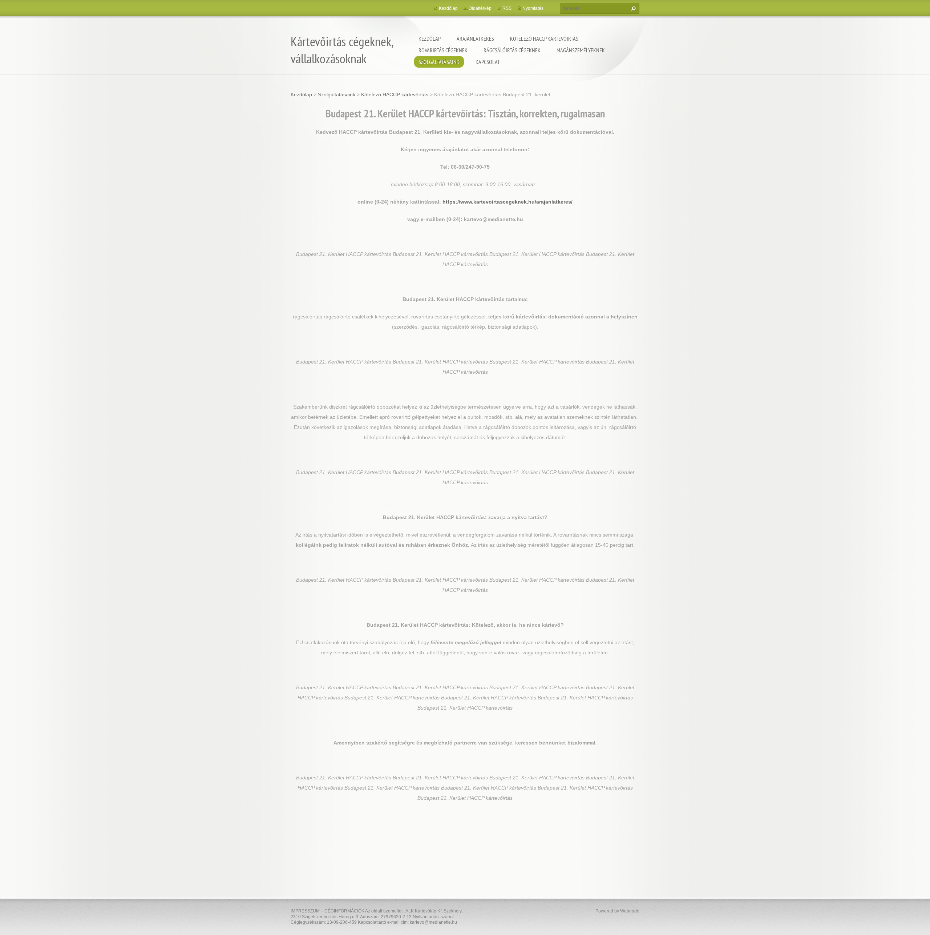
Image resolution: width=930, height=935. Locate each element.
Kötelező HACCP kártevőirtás (544, 38)
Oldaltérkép (480, 8)
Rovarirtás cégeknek (443, 50)
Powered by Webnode (617, 911)
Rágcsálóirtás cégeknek (512, 50)
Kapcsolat (488, 61)
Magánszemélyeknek (581, 50)
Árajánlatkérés (475, 38)
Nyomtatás (532, 8)
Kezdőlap (429, 38)
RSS (507, 8)
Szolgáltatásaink (439, 61)
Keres (632, 8)
